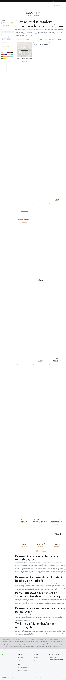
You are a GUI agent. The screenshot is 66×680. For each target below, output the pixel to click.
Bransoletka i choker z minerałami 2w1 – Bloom (24, 59)
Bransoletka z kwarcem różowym (41, 44)
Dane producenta (43, 677)
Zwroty (19, 661)
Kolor (2, 50)
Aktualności (20, 669)
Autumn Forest (4, 37)
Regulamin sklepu (51, 677)
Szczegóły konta (37, 661)
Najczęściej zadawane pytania (23, 670)
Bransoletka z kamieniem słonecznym (40, 359)
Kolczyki (6, 23)
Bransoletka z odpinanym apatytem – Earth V (56, 198)
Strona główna (29, 15)
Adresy (35, 660)
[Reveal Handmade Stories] (3, 6)
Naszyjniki (10, 23)
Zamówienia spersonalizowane (32, 1)
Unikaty (8, 39)
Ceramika (11, 22)
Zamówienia (36, 657)
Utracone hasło (36, 663)
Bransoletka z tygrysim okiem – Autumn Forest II (24, 520)
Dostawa (40, 1)
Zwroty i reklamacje (50, 1)
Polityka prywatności (59, 677)
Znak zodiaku (3, 63)
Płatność (44, 1)
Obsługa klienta (58, 1)
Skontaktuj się (20, 657)
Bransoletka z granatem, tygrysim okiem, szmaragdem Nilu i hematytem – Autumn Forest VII (57, 521)
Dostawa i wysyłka (21, 660)
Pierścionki (3, 25)
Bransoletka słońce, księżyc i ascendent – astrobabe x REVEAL (40, 520)
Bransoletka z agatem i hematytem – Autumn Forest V (56, 543)
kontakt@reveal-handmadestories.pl (56, 659)
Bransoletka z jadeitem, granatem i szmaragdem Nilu (56, 359)
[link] (42, 39)
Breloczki (7, 22)
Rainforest (3, 39)
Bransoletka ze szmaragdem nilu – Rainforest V (24, 543)
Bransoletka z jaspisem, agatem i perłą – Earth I (40, 543)
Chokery (2, 23)
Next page (44, 551)
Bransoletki (3, 22)
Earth (10, 37)
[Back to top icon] (61, 678)
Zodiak (3, 46)
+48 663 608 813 (53, 657)
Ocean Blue (4, 41)
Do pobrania (36, 658)
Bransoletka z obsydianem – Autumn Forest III (24, 359)
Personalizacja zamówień (22, 667)
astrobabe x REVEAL (5, 44)
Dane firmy (37, 677)
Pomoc (19, 658)
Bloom (7, 46)
